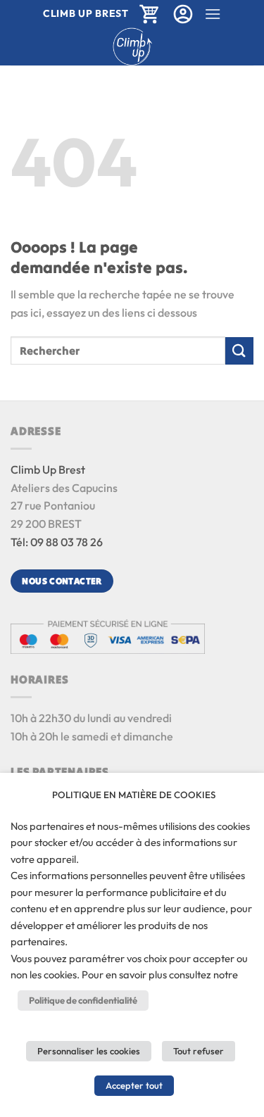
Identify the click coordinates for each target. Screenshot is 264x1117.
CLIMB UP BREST (86, 13)
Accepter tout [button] (134, 1085)
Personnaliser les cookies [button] (88, 1050)
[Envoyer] (239, 351)
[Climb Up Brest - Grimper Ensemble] (132, 46)
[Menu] (212, 13)
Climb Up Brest (48, 469)
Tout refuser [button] (198, 1050)
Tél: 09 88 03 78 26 (57, 542)
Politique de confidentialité (83, 1000)
